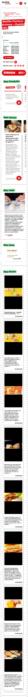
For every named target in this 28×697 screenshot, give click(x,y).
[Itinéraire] (14, 37)
